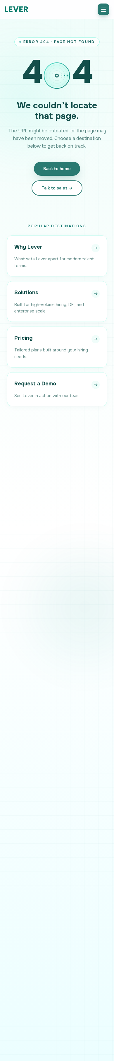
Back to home (57, 168)
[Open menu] (103, 9)
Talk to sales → (57, 188)
